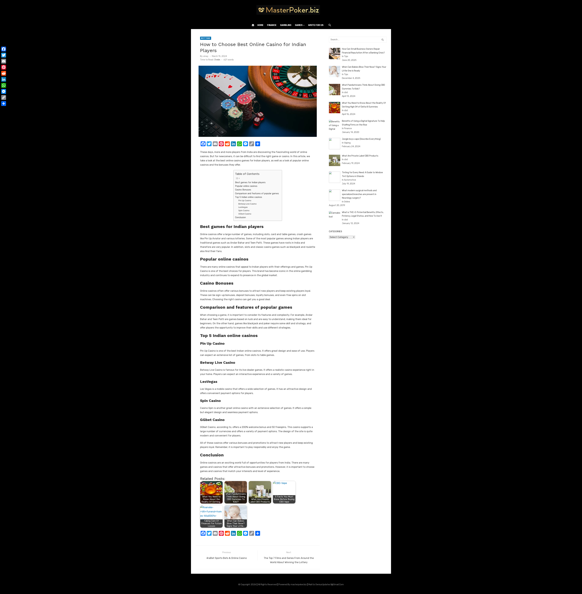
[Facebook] (4, 49)
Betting (205, 38)
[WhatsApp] (4, 85)
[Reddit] (4, 73)
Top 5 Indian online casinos (248, 197)
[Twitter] (4, 55)
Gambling (285, 25)
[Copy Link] (4, 97)
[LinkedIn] (4, 79)
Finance (271, 25)
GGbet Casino (244, 214)
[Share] (4, 104)
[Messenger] (4, 91)
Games (299, 25)
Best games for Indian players (250, 182)
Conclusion (240, 217)
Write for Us (315, 25)
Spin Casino (243, 210)
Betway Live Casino (247, 204)
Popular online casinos (246, 186)
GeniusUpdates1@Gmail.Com (329, 584)
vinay (205, 56)
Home (260, 25)
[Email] (4, 61)
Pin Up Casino (244, 200)
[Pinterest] (4, 67)
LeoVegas (243, 207)
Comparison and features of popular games (257, 193)
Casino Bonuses (243, 189)
